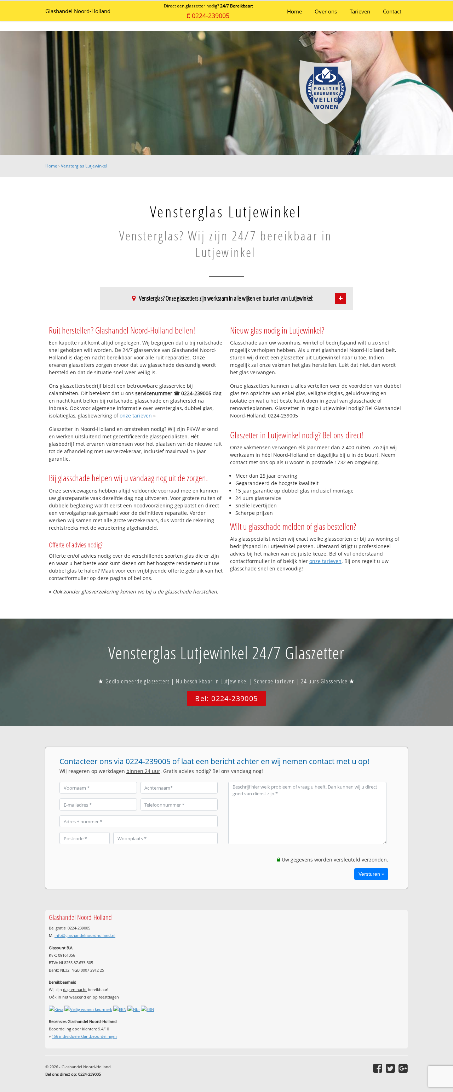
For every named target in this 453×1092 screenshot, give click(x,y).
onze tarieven (136, 415)
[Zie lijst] (340, 298)
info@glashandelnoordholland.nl (85, 935)
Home (51, 166)
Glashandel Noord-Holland (77, 11)
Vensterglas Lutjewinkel (84, 166)
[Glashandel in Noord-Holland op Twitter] (390, 1068)
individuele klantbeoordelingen (84, 1036)
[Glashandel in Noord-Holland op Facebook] (377, 1068)
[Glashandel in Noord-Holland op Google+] (403, 1068)
